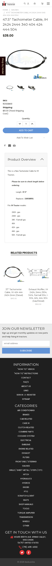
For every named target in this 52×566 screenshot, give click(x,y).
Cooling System (26, 436)
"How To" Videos (26, 369)
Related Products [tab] (24, 253)
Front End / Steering (26, 461)
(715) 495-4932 (29, 547)
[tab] (26, 159)
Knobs (26, 487)
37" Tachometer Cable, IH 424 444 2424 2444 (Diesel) (13, 292)
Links (26, 390)
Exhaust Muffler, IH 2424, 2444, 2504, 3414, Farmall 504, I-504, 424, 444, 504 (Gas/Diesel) (38, 295)
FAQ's (26, 382)
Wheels (26, 521)
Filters (26, 457)
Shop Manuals (26, 504)
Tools (26, 508)
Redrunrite (30, 562)
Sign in (20, 394)
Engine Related (26, 448)
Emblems (26, 444)
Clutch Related (26, 427)
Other (26, 525)
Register (31, 394)
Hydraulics (26, 478)
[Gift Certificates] (34, 3)
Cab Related (26, 419)
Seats (26, 500)
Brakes (26, 414)
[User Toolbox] (28, 3)
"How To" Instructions (26, 373)
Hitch (26, 474)
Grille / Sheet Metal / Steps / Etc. (26, 470)
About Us (26, 386)
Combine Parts (26, 431)
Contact (26, 377)
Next (49, 272)
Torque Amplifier (26, 512)
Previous (3, 272)
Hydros (26, 483)
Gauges (26, 465)
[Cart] (42, 3)
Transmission (26, 517)
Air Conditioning (26, 410)
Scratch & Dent (26, 495)
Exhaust (26, 453)
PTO (26, 491)
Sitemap (26, 399)
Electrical (26, 440)
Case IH (26, 423)
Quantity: (26, 118)
